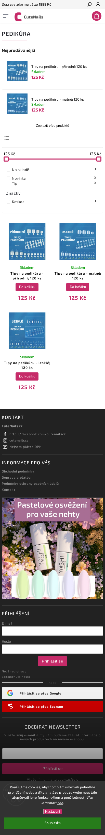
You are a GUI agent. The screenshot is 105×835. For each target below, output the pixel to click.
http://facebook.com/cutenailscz (37, 434)
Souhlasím (53, 823)
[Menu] (6, 15)
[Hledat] (89, 5)
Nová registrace (14, 671)
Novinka (54, 178)
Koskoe (54, 201)
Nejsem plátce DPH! (26, 447)
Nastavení (52, 811)
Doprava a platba (16, 477)
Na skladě (54, 169)
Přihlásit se (52, 661)
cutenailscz (19, 440)
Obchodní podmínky (18, 471)
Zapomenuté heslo (16, 676)
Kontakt (8, 489)
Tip (54, 183)
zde (60, 803)
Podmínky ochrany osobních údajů (30, 483)
